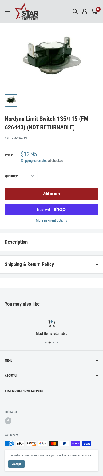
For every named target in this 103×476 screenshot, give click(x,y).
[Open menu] (7, 11)
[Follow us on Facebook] (8, 420)
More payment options (51, 220)
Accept (16, 464)
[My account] (84, 11)
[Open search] (75, 11)
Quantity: (11, 176)
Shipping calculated (34, 160)
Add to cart (51, 194)
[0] (94, 11)
